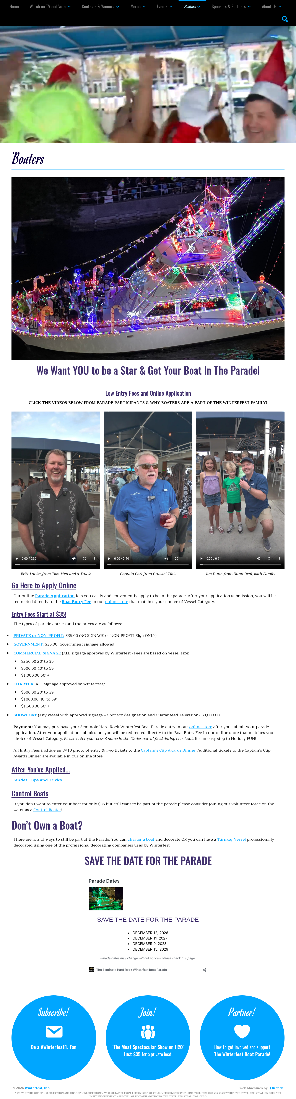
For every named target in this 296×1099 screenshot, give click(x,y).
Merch (136, 6)
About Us (269, 6)
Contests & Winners (98, 6)
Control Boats (29, 793)
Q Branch (275, 1088)
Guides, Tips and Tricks (37, 780)
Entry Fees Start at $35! (38, 614)
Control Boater (47, 809)
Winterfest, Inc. (37, 1088)
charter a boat (141, 839)
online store (116, 601)
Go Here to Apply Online (43, 585)
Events (162, 6)
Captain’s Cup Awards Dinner (168, 750)
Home (14, 6)
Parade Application (55, 595)
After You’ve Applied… (40, 769)
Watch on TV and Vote (48, 6)
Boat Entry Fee (76, 601)
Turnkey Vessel (231, 839)
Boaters (189, 6)
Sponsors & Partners (229, 6)
